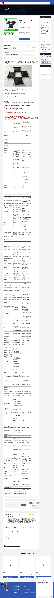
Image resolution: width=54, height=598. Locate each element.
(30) (44, 51)
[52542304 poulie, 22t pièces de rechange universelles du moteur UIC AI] (10, 565)
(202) (44, 25)
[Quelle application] (43, 60)
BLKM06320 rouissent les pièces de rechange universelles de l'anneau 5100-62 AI (43, 575)
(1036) (45, 20)
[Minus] (51, 577)
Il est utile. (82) (11, 516)
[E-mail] (45, 60)
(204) (44, 35)
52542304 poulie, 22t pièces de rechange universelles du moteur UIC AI (9, 575)
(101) (45, 42)
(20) (45, 47)
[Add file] (37, 597)
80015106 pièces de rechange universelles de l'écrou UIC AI (26, 575)
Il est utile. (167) (12, 529)
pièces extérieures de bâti (27, 586)
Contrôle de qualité (16, 589)
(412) (43, 33)
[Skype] (41, 60)
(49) (45, 45)
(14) (45, 49)
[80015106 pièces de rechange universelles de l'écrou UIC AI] (27, 565)
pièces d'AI (5, 546)
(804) (45, 23)
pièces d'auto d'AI (11, 546)
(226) (45, 28)
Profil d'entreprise (16, 586)
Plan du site (15, 592)
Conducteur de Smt (26, 589)
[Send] (52, 597)
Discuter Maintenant (45, 62)
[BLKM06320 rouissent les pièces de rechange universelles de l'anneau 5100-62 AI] (43, 565)
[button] (4, 566)
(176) (45, 39)
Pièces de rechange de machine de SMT (29, 592)
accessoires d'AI (17, 546)
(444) (44, 31)
